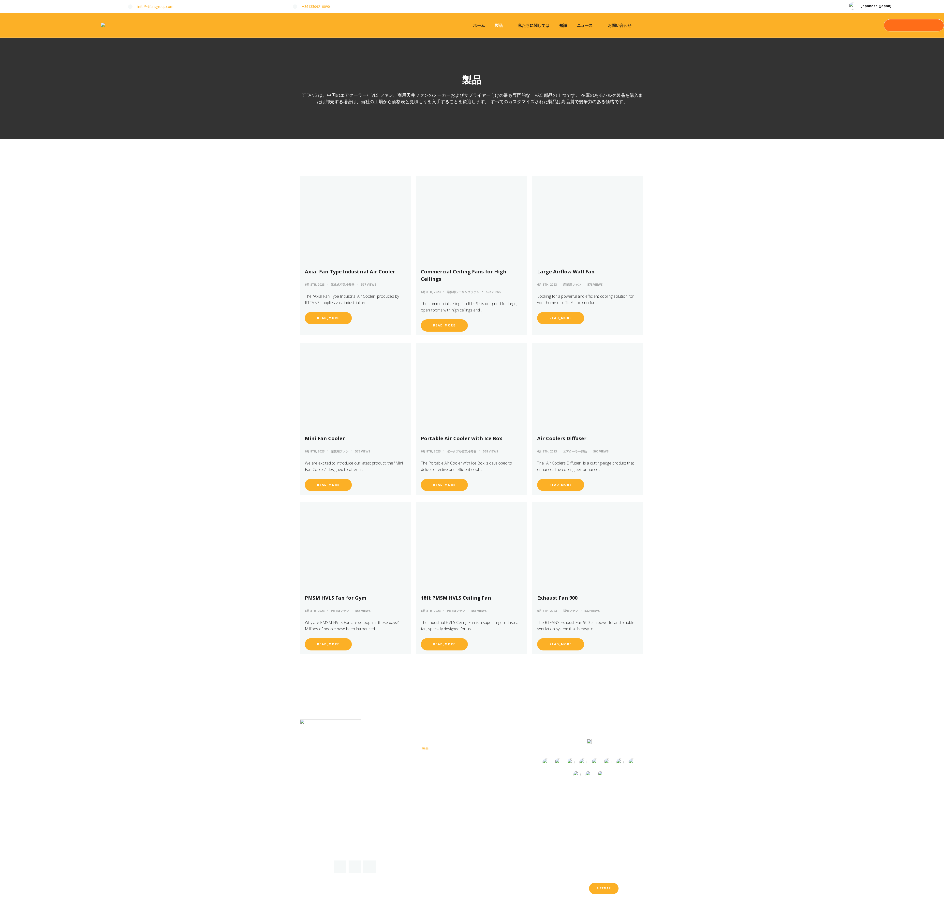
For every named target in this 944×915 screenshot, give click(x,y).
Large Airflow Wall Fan (566, 271)
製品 (499, 25)
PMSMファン (340, 611)
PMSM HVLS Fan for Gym (335, 597)
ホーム (479, 25)
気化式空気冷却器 (342, 284)
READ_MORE (328, 318)
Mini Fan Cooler (325, 438)
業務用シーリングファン (463, 292)
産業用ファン (572, 284)
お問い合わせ (620, 25)
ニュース (585, 25)
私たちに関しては (533, 25)
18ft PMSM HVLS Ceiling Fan (456, 597)
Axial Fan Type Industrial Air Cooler (350, 271)
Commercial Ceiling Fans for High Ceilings (463, 275)
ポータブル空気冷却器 (461, 451)
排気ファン (570, 611)
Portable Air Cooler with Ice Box (461, 438)
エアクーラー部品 (575, 451)
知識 (563, 25)
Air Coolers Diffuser (562, 438)
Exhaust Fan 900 (557, 597)
